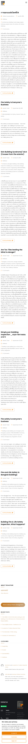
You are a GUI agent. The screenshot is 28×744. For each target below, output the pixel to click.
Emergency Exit (20, 431)
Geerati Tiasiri (6, 108)
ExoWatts (7, 665)
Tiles (7, 267)
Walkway (11, 267)
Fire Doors (21, 433)
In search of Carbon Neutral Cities (11, 628)
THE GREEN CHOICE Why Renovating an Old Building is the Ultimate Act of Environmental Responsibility (13, 619)
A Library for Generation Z (9, 635)
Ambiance (4, 164)
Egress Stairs (9, 24)
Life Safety (21, 24)
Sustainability (5, 653)
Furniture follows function (18, 674)
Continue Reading (6, 93)
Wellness (5, 19)
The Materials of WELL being (9, 632)
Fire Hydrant (4, 434)
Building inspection (14, 484)
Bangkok (10, 164)
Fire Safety (15, 24)
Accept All (14, 733)
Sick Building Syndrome (11, 171)
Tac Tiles (3, 267)
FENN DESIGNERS (6, 114)
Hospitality (5, 646)
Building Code (12, 22)
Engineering (14, 167)
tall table (7, 674)
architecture (5, 22)
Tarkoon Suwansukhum (8, 16)
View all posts (4, 593)
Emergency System (6, 167)
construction (16, 165)
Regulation (20, 169)
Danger (22, 165)
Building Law (10, 165)
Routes (19, 436)
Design (18, 22)
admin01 (4, 590)
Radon (15, 169)
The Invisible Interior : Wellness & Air (11, 624)
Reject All (14, 741)
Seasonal (3, 171)
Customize (14, 737)
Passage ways (8, 436)
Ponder (4, 650)
